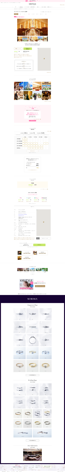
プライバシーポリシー (13, 471)
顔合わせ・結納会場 (31, 467)
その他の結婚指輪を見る (32, 440)
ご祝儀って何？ (32, 120)
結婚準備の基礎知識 (4, 471)
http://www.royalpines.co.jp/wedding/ (22, 214)
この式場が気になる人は (27, 48)
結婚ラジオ (25, 467)
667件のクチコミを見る (36, 201)
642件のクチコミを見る (44, 201)
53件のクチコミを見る (28, 201)
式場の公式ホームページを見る (45, 238)
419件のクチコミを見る (20, 201)
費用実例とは (48, 131)
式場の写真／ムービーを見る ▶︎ (47, 101)
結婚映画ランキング (37, 467)
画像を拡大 (19, 38)
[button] (44, 58)
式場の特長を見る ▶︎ (49, 72)
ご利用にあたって (8, 471)
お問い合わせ (20, 471)
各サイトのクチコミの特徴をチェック (32, 194)
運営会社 (17, 471)
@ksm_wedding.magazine (47, 467)
